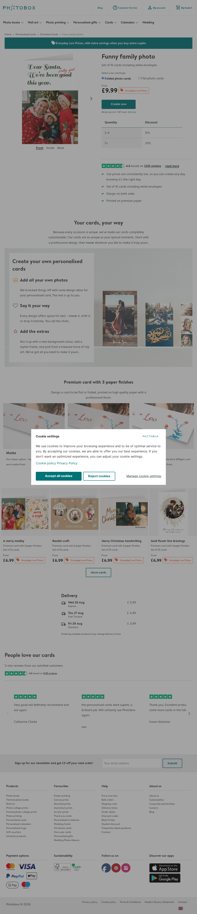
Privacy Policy (67, 463)
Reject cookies (99, 476)
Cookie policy (46, 463)
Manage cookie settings (143, 476)
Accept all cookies (58, 476)
